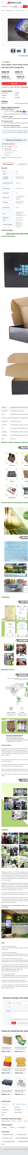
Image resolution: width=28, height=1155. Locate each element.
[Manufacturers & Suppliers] (14, 2)
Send (14, 1023)
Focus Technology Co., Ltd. (18, 1149)
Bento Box (12, 1127)
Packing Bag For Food (7, 1138)
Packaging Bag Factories (8, 1134)
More (2, 1144)
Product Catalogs (22, 1104)
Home (2, 10)
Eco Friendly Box (21, 1127)
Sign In (3, 157)
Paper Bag (3, 1112)
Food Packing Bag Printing (8, 1141)
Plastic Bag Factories (21, 1134)
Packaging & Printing (9, 10)
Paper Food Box (18, 1112)
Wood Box (5, 1127)
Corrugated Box (4, 1109)
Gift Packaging (18, 1109)
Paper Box (17, 1107)
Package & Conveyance (19, 10)
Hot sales (3, 1107)
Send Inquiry (14, 83)
